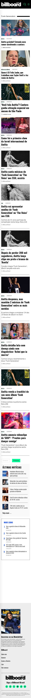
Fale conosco (4, 668)
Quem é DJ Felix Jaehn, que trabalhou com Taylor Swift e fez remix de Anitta (14, 75)
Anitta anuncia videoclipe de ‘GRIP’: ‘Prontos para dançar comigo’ (14, 438)
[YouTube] (17, 686)
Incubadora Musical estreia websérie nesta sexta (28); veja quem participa (18, 473)
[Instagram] (10, 686)
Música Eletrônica (5, 69)
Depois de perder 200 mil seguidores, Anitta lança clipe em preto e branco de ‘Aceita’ (14, 257)
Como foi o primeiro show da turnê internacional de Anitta (14, 141)
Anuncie (3, 658)
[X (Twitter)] (14, 686)
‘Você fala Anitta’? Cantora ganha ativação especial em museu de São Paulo (15, 108)
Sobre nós (4, 654)
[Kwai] (25, 686)
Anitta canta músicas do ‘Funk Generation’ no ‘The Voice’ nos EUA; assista (14, 175)
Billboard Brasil (6, 47)
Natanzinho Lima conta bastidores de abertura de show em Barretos (18, 482)
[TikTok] (21, 686)
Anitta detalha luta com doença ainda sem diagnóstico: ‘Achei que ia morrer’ (14, 350)
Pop (2, 203)
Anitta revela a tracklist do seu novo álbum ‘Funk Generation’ (15, 395)
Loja (2, 664)
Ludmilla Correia (7, 114)
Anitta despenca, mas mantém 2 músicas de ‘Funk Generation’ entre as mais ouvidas (15, 303)
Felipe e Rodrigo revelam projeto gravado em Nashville (18, 490)
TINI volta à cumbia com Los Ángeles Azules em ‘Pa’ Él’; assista (19, 507)
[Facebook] (6, 686)
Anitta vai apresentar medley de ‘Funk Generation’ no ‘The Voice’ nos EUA (14, 211)
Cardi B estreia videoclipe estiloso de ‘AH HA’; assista (18, 498)
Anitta (2, 38)
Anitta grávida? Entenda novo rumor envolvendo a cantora (13, 43)
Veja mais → (7, 513)
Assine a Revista (5, 661)
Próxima (16, 461)
